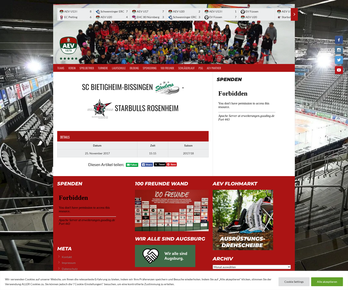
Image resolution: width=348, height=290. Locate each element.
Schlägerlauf (186, 68)
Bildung (134, 68)
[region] (174, 280)
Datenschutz (70, 268)
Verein (72, 68)
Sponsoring (149, 68)
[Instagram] (339, 50)
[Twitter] (339, 60)
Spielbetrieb (87, 68)
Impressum (69, 262)
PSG (201, 68)
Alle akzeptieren (327, 281)
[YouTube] (339, 70)
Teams (60, 68)
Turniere (103, 68)
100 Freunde (167, 68)
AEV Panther (214, 68)
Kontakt (67, 257)
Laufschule (119, 68)
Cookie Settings (294, 281)
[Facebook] (339, 40)
